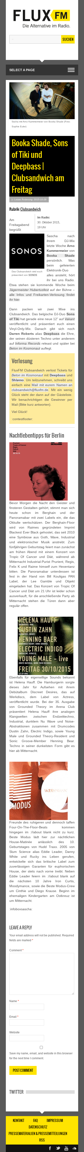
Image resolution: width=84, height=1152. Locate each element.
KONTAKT (18, 1120)
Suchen (68, 39)
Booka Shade (61, 255)
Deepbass (52, 334)
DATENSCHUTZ (38, 1127)
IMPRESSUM (55, 1120)
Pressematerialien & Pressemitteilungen (38, 1133)
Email (13, 1016)
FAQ (35, 1120)
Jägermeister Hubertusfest (29, 290)
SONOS (32, 275)
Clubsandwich (30, 209)
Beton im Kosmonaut (24, 348)
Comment (16, 950)
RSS (42, 1140)
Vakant (70, 319)
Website (14, 1032)
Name (14, 1001)
